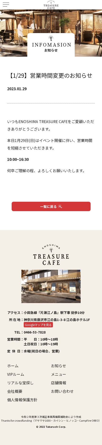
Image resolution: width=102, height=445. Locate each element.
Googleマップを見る (38, 325)
